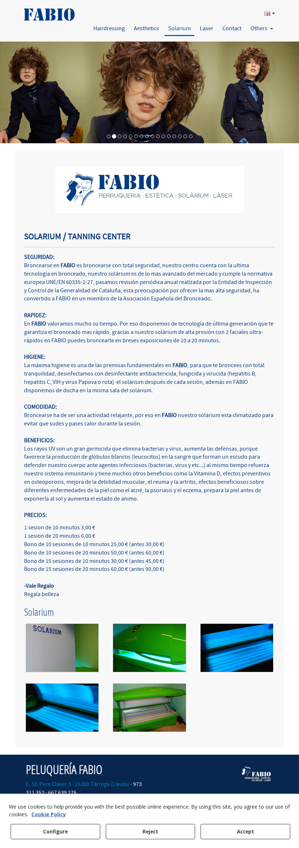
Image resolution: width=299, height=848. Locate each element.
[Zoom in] (62, 647)
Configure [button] (55, 831)
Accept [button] (245, 831)
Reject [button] (150, 831)
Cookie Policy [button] (48, 814)
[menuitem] (269, 13)
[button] (48, 12)
